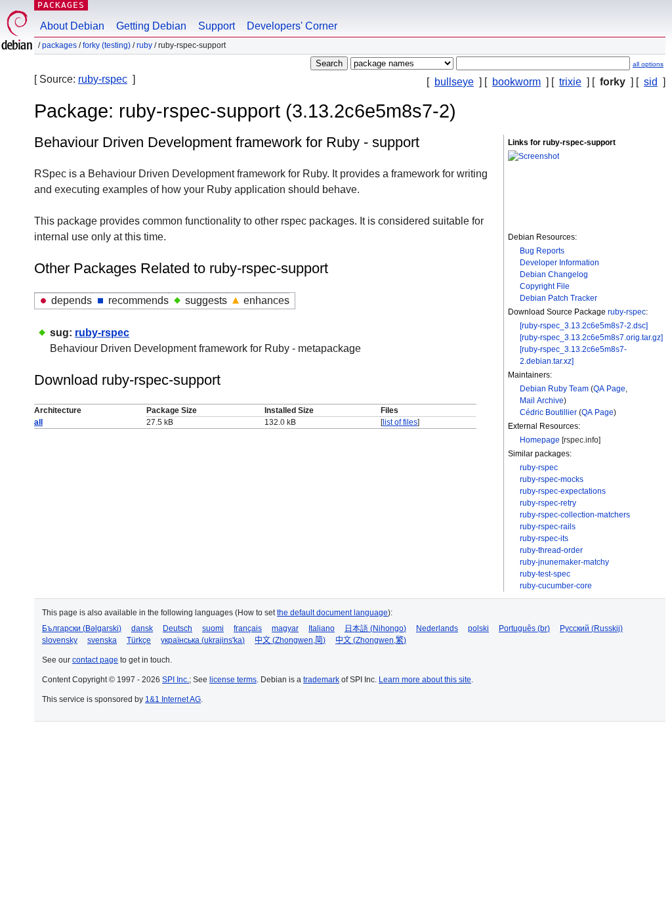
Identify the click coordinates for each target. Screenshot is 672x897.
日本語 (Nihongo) (375, 628)
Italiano (321, 628)
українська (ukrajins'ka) (203, 640)
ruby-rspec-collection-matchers (575, 514)
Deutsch (177, 628)
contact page (95, 660)
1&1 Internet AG (173, 699)
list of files (400, 422)
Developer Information (559, 262)
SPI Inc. (175, 679)
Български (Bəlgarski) (81, 628)
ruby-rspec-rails (548, 526)
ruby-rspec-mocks (551, 479)
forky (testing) (107, 45)
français (248, 628)
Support (216, 26)
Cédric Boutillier (548, 412)
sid (651, 81)
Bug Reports (542, 250)
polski (478, 628)
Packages (61, 5)
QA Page (609, 388)
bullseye (454, 81)
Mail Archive (542, 400)
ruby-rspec (102, 79)
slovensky (59, 640)
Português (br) (524, 628)
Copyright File (545, 286)
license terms (233, 679)
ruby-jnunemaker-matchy (564, 562)
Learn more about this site (425, 679)
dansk (142, 628)
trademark (321, 679)
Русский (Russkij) (591, 628)
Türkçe (139, 640)
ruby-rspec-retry (548, 503)
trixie (570, 81)
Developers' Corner (292, 26)
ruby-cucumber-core (556, 585)
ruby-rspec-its (544, 538)
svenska (102, 640)
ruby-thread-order (551, 550)
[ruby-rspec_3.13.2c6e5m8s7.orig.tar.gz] (591, 337)
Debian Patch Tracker (558, 298)
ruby (144, 45)
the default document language (332, 612)
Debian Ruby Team (554, 388)
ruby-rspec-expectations (563, 491)
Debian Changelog (554, 274)
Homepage (540, 440)
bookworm (516, 81)
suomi (213, 628)
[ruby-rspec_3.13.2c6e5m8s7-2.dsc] (584, 325)
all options (648, 64)
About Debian (72, 26)
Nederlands (437, 628)
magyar (285, 628)
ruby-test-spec (545, 574)
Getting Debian (151, 26)
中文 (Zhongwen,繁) (370, 640)
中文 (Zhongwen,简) (290, 640)
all (38, 422)
